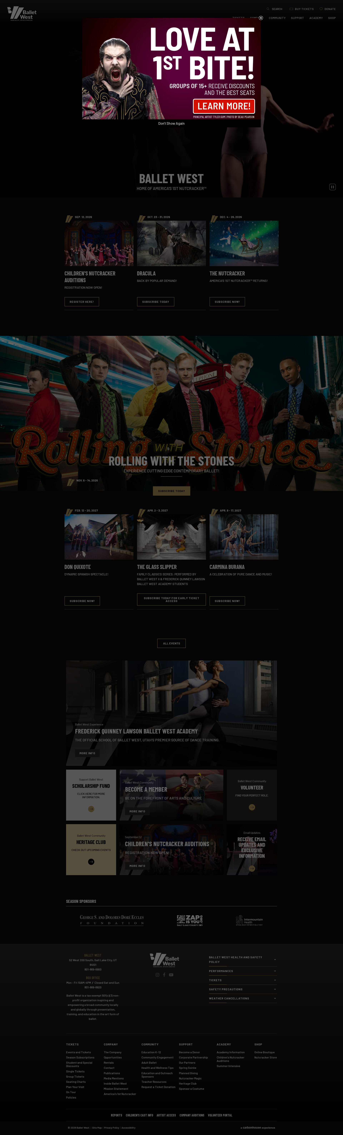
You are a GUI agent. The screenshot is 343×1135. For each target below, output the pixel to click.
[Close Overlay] (260, 17)
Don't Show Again (171, 123)
